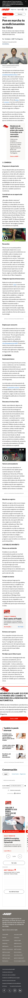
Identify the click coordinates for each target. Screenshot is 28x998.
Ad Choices (4, 986)
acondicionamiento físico (9, 74)
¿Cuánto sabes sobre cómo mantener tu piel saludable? (8, 747)
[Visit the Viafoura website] (17, 793)
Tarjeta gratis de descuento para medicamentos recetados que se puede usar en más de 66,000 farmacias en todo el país (12, 845)
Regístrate (13, 9)
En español (5, 44)
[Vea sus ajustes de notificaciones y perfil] (25, 785)
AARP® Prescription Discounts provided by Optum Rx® (12, 840)
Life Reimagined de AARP (10, 343)
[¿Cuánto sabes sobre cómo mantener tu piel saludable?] (21, 747)
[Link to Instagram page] (15, 991)
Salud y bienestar (9, 836)
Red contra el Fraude (12, 619)
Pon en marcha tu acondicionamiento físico (13, 24)
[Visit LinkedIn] (20, 991)
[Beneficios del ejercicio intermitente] (21, 756)
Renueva (20, 14)
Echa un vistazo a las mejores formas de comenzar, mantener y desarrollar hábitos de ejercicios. (13, 32)
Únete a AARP (14, 156)
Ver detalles (7, 626)
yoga (14, 284)
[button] (8, 856)
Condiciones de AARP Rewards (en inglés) (11, 977)
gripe (17, 100)
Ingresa (20, 9)
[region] (14, 783)
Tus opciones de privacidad (15, 986)
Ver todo (20, 626)
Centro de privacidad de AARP (8, 969)
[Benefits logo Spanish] (7, 613)
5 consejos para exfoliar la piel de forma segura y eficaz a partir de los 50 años (8, 737)
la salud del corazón (13, 387)
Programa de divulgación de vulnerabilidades (11, 983)
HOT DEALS (9, 870)
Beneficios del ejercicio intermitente (6, 755)
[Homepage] (5, 9)
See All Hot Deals (14, 891)
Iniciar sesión (15, 774)
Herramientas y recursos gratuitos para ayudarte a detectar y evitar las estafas (13, 622)
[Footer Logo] (14, 914)
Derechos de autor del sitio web (8, 980)
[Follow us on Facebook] (4, 991)
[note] (14, 66)
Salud (4, 17)
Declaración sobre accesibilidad (8, 975)
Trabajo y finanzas (10, 616)
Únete (8, 14)
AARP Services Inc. (18, 943)
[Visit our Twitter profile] (10, 991)
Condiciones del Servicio (7, 972)
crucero (6, 102)
